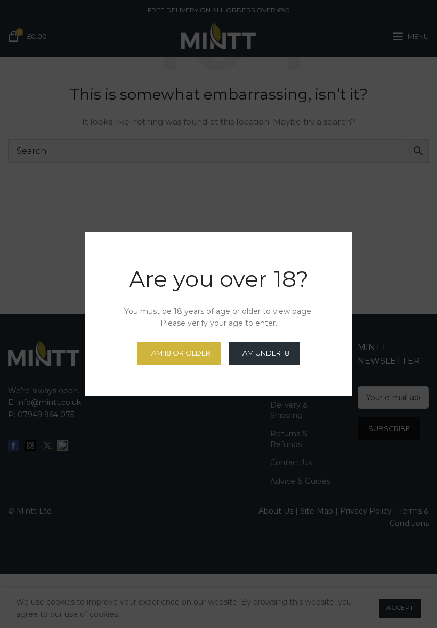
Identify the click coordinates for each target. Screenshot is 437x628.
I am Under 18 (264, 353)
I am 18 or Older (179, 353)
